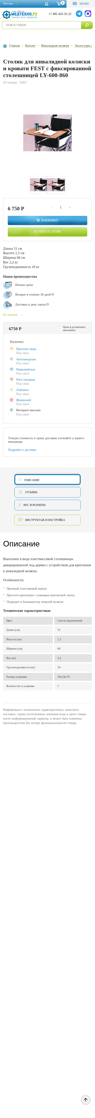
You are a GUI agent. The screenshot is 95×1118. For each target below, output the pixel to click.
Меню (84, 3)
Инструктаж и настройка (45, 520)
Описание (32, 480)
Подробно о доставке (22, 450)
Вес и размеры (34, 505)
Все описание (10, 314)
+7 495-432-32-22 (59, 14)
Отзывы (31, 492)
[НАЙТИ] (87, 25)
